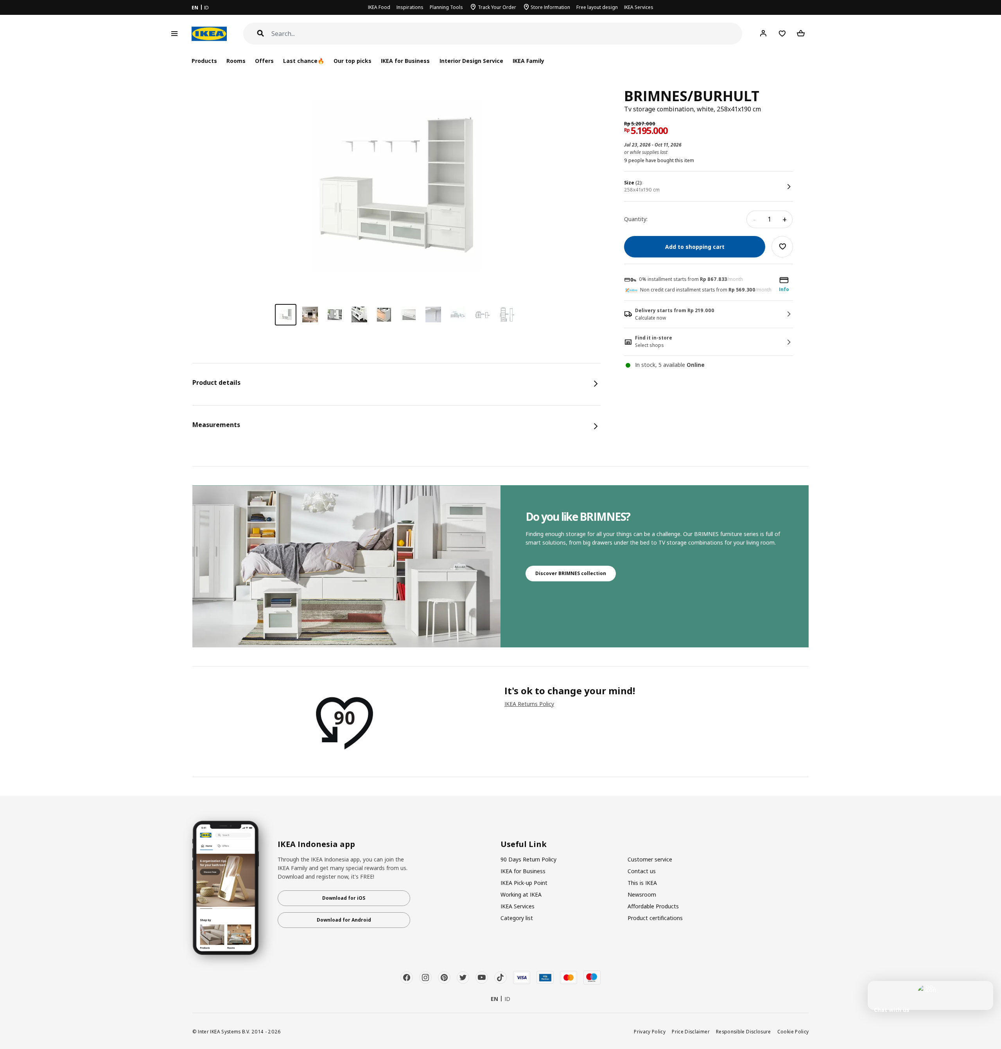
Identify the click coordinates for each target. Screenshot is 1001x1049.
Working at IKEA (521, 894)
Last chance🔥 (303, 60)
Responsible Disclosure (743, 1031)
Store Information (550, 7)
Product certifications (655, 918)
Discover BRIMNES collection (570, 573)
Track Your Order (497, 7)
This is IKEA (642, 882)
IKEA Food (379, 7)
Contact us (642, 871)
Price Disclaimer (691, 1031)
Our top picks (352, 60)
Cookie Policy (793, 1031)
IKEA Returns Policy (529, 704)
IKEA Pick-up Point (523, 882)
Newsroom (642, 894)
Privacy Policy (650, 1031)
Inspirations (409, 7)
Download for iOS (343, 898)
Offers (264, 60)
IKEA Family (528, 60)
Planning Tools (446, 7)
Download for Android (344, 920)
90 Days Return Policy (528, 859)
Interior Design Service (471, 60)
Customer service (650, 859)
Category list (516, 918)
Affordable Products (653, 906)
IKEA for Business (405, 60)
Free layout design (597, 7)
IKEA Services (638, 7)
